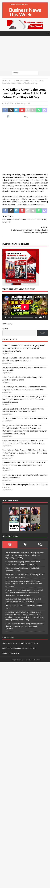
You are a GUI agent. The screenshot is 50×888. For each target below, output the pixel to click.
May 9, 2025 (9, 103)
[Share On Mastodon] (44, 110)
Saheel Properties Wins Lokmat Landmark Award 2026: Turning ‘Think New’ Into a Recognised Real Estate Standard (24, 465)
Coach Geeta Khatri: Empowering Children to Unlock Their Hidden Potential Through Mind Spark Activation (24, 626)
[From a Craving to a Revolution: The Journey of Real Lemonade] (25, 519)
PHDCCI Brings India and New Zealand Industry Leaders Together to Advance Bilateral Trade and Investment (23, 583)
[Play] (5, 317)
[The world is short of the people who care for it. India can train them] (14, 519)
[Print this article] (33, 110)
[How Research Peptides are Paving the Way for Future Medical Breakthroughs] (35, 519)
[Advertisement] (25, 53)
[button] (46, 34)
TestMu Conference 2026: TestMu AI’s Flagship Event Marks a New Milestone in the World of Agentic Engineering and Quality (23, 348)
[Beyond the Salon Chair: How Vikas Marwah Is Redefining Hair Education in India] (35, 511)
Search (5, 328)
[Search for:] (25, 73)
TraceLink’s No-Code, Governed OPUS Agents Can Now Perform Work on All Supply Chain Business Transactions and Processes (24, 453)
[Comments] (40, 544)
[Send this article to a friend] (27, 110)
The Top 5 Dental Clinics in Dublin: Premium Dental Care (24, 418)
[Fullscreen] (44, 317)
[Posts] (9, 544)
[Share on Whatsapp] (39, 110)
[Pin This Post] (22, 110)
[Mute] (40, 317)
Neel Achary (21, 103)
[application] (25, 307)
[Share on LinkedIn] (16, 110)
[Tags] (25, 544)
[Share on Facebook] (5, 110)
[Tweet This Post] (11, 110)
